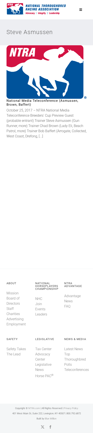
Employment (16, 324)
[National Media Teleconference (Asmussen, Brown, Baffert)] (46, 72)
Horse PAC (44, 376)
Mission (12, 293)
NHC (38, 299)
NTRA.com (34, 408)
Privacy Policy (71, 408)
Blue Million (50, 418)
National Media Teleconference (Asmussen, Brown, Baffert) (39, 72)
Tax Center (43, 349)
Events (40, 309)
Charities (13, 314)
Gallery (53, 72)
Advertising (15, 319)
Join (38, 304)
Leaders (41, 314)
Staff (10, 309)
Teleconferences (76, 370)
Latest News (73, 349)
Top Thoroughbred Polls (75, 359)
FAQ (67, 306)
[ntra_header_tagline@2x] (36, 4)
